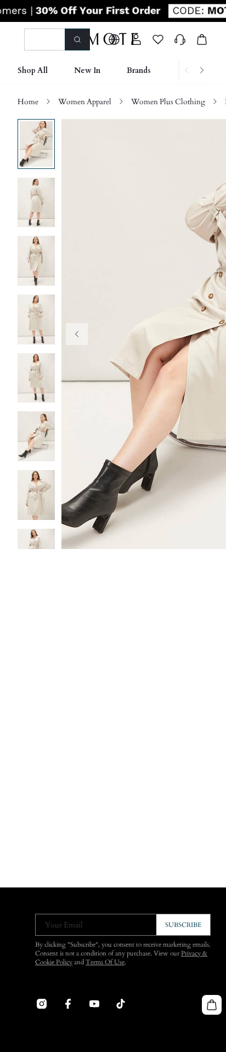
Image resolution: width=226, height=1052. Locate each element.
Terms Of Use (105, 962)
